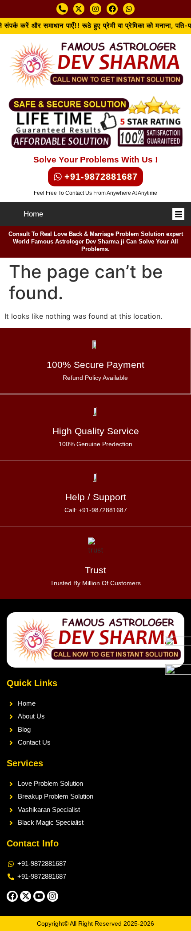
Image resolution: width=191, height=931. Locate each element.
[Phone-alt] (62, 9)
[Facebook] (112, 9)
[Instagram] (95, 9)
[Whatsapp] (129, 9)
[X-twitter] (79, 9)
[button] (178, 214)
